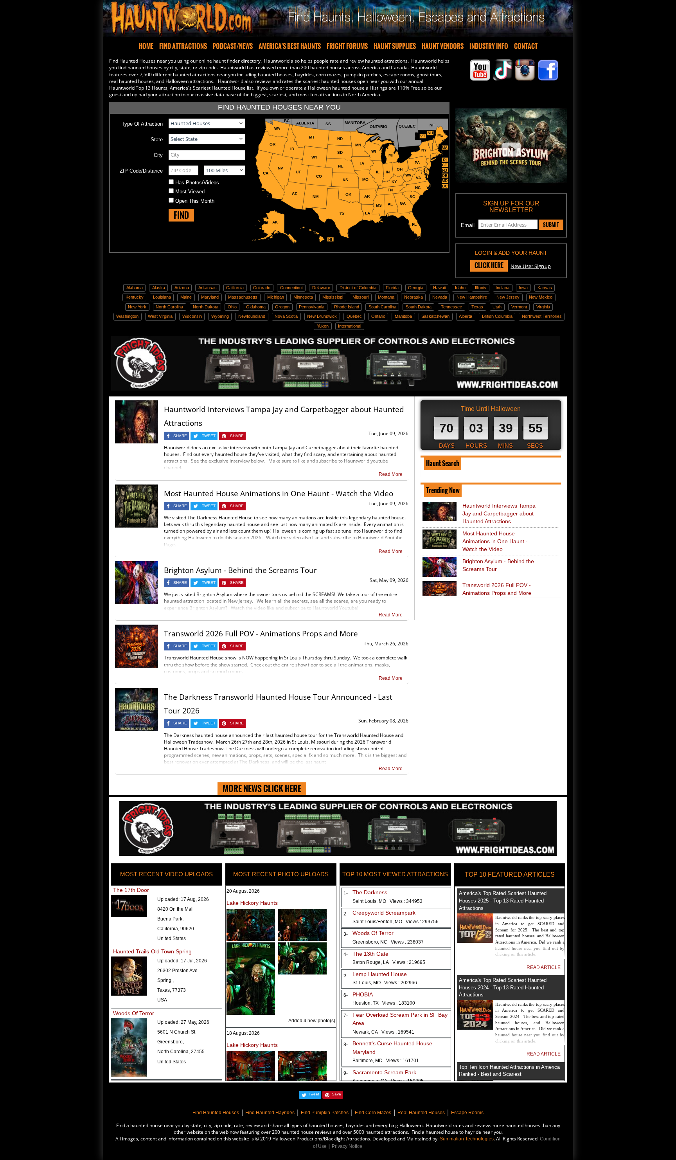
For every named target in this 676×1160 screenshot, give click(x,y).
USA (162, 1000)
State (157, 139)
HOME (146, 46)
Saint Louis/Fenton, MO (395, 921)
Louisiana (162, 297)
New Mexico (540, 297)
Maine (186, 297)
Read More (391, 474)
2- (344, 914)
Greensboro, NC (388, 942)
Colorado (261, 287)
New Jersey (508, 297)
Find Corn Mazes (373, 1112)
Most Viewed (190, 192)
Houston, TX (383, 1003)
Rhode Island (346, 306)
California (235, 287)
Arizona (181, 287)
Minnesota (303, 297)
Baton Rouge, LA (388, 962)
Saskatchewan (435, 316)
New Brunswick (322, 316)
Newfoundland (251, 316)
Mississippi (332, 297)
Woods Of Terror (133, 1013)
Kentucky (135, 297)
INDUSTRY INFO (488, 46)
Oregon (282, 306)
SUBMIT (551, 225)
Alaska (158, 287)
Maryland (210, 297)
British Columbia (497, 316)
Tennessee (451, 306)
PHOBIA (362, 994)
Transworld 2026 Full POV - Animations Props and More (261, 634)
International (349, 326)
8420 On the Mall (175, 909)
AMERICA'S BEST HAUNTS (290, 46)
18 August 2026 (243, 1033)
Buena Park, (170, 919)
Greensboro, (170, 1042)
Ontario (378, 316)
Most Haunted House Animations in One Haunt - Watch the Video (278, 493)
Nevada (439, 297)
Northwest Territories (542, 316)
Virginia (543, 306)
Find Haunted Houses (215, 1112)
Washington (127, 316)
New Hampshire (472, 297)
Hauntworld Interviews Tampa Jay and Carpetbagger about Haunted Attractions (499, 513)
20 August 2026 (243, 891)
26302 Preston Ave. (178, 970)
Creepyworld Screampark (383, 913)
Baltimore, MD (385, 1060)
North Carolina (169, 306)
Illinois (480, 287)
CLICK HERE (489, 265)
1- (344, 893)
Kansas (545, 287)
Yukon (323, 326)
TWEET (209, 436)
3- (344, 934)
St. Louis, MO (384, 982)
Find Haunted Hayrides (270, 1112)
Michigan (275, 297)
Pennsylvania (311, 306)
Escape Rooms (467, 1112)
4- (344, 954)
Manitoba (403, 316)
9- (344, 1073)
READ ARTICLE (544, 967)
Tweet (314, 1094)
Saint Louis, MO (387, 901)
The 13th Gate (370, 954)
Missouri (360, 297)
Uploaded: (183, 899)
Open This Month (194, 201)
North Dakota (205, 306)
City (158, 155)
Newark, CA (383, 1032)
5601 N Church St (176, 1032)
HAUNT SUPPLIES (395, 46)
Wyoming (220, 316)
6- (344, 995)
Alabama (134, 287)
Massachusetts (242, 297)
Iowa (523, 287)
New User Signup (531, 266)
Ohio (232, 306)
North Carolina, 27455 (181, 1051)
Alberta (465, 316)
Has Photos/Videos (197, 183)
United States (171, 938)
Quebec (354, 316)
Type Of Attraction (142, 124)
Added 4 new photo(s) (311, 1020)
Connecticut (291, 287)
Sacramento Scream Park (384, 1072)
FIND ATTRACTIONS (183, 46)
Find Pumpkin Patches (325, 1112)
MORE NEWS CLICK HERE (262, 788)
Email (468, 225)
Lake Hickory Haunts (252, 903)
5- (344, 975)
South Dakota (418, 306)
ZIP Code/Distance (141, 171)
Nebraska (413, 297)
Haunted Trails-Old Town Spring (152, 951)
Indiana (502, 287)
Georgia (415, 287)
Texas (477, 306)
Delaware (321, 287)
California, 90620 (175, 928)
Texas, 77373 (171, 990)
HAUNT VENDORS (443, 46)
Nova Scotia (286, 316)
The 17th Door (131, 890)
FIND (181, 215)
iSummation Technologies (466, 1139)
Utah (497, 306)
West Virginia (160, 316)
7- (344, 1015)
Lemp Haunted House (379, 974)
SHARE (180, 436)
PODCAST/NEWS (233, 46)
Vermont (519, 306)
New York (137, 306)
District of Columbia (358, 287)
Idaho (460, 287)
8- (344, 1044)
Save (336, 1094)
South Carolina (382, 306)
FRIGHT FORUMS (347, 46)
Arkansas (207, 287)
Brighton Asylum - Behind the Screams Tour (240, 570)
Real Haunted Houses (421, 1112)
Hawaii (439, 287)
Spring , (165, 980)
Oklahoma (256, 306)
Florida (392, 287)
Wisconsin (192, 316)
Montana (386, 297)
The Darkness (369, 892)
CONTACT (526, 46)
